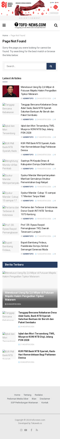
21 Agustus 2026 (44, 137)
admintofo (28, 98)
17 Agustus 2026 (44, 236)
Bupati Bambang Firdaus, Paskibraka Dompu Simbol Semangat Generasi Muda (34, 246)
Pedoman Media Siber (17, 398)
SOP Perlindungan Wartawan (24, 402)
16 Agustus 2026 (44, 254)
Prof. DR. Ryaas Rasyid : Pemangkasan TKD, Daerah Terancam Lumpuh (35, 228)
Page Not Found (18, 35)
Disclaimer (45, 398)
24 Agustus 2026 (44, 98)
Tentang (27, 395)
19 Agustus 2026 (44, 169)
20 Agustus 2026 (44, 155)
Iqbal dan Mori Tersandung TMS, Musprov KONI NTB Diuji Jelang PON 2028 (37, 129)
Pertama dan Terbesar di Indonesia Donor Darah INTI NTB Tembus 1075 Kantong (39, 211)
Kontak (45, 402)
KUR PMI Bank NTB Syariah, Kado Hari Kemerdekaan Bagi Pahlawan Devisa (38, 147)
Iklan (34, 398)
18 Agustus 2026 (44, 201)
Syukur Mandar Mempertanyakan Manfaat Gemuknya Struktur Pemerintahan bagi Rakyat (38, 179)
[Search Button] (51, 66)
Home (5, 35)
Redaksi (39, 395)
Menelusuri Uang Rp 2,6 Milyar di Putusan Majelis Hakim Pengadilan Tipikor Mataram (38, 91)
